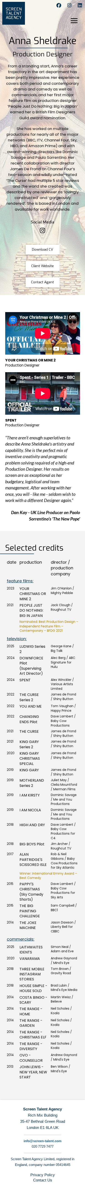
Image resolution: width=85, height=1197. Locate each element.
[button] (77, 22)
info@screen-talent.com (42, 1141)
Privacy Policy (42, 1175)
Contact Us (42, 1180)
